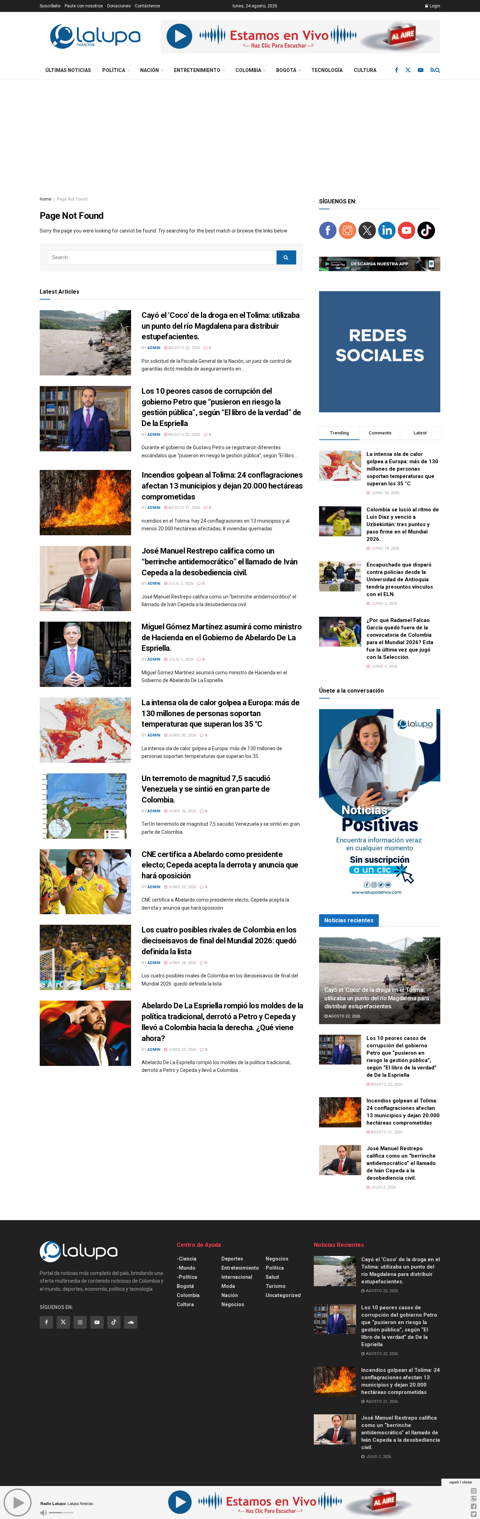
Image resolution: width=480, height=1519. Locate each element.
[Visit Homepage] (95, 37)
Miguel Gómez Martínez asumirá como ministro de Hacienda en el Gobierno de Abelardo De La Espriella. (221, 637)
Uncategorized (283, 1295)
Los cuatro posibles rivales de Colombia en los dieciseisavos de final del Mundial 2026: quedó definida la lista (219, 940)
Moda (228, 1286)
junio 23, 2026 (181, 1049)
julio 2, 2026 (180, 583)
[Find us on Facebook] (396, 70)
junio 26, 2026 (181, 811)
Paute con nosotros (84, 6)
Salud (272, 1277)
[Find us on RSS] (432, 70)
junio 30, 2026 (181, 735)
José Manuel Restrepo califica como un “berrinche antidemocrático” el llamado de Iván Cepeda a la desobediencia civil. (220, 561)
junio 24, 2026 (181, 963)
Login (434, 6)
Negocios (232, 1304)
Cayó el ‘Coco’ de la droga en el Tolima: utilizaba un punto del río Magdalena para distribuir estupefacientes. (221, 326)
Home (45, 199)
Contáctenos (147, 6)
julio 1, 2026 (180, 659)
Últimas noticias (68, 70)
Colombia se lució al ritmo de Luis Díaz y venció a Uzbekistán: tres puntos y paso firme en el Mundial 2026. (403, 524)
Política (113, 70)
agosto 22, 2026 (183, 348)
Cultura (365, 70)
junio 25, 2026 (181, 887)
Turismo (276, 1286)
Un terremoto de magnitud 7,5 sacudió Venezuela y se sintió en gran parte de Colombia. (206, 789)
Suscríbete (50, 6)
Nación (149, 70)
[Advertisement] (240, 132)
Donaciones (119, 6)
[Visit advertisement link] (301, 37)
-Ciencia (186, 1259)
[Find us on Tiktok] (114, 1322)
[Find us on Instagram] (80, 1322)
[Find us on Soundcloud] (130, 1322)
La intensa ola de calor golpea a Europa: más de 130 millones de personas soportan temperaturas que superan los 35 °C (220, 713)
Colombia (248, 70)
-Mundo (186, 1268)
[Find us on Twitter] (408, 70)
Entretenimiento (197, 70)
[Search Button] (437, 70)
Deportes (232, 1259)
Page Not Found (72, 199)
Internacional (236, 1277)
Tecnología (327, 70)
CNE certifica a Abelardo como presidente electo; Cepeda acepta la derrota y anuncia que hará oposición (220, 865)
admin (154, 348)
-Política (187, 1277)
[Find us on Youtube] (420, 70)
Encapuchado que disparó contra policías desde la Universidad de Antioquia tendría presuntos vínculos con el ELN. (400, 579)
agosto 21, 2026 (183, 507)
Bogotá (286, 70)
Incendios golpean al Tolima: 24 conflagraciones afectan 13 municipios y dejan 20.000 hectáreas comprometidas (222, 486)
